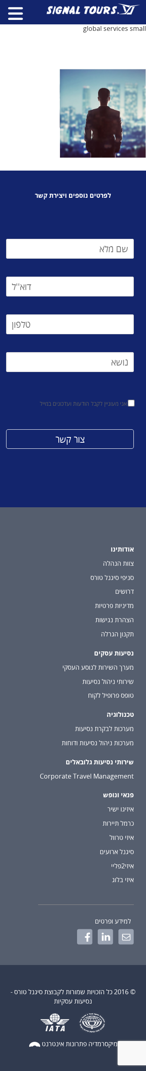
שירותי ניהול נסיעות (108, 681)
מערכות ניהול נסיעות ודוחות (98, 742)
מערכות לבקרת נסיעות (104, 728)
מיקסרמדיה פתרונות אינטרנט (80, 1043)
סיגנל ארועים (117, 851)
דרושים (124, 591)
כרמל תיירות (118, 823)
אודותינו (122, 549)
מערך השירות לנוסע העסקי (98, 667)
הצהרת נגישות (114, 619)
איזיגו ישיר (120, 809)
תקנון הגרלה (117, 634)
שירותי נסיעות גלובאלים (100, 761)
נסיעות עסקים (114, 653)
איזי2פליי (122, 865)
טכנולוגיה (120, 714)
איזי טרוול (122, 837)
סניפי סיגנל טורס (112, 577)
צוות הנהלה (118, 563)
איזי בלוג (123, 879)
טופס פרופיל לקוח (111, 695)
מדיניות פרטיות (114, 605)
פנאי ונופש (118, 794)
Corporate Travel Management (87, 776)
